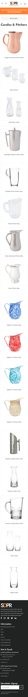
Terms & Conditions (6, 640)
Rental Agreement (5, 645)
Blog (2, 634)
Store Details (4, 676)
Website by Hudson (5, 693)
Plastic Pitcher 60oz (14, 224)
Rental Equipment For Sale (8, 627)
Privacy (2, 637)
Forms (2, 632)
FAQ (2, 629)
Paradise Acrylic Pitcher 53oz (14, 191)
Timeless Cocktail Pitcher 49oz (14, 523)
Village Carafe (14, 592)
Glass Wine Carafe (14, 122)
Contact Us (3, 662)
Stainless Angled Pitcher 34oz (14, 459)
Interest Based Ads (6, 642)
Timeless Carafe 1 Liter (14, 491)
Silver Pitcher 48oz (14, 288)
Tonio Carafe (14, 556)
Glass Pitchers (14, 90)
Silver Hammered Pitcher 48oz (14, 256)
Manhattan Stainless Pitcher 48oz (14, 154)
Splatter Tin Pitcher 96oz (14, 325)
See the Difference (14, 12)
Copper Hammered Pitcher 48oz (14, 57)
